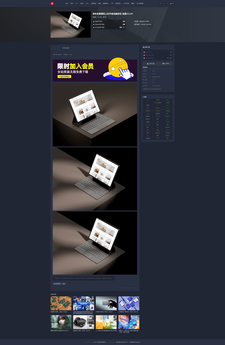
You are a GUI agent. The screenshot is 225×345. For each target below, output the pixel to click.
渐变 (148, 130)
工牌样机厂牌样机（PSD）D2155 (128, 312)
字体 (158, 121)
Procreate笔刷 (157, 102)
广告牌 (167, 121)
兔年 (167, 113)
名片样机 (167, 116)
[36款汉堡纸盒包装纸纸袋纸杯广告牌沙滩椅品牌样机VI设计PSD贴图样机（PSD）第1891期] (83, 303)
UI (157, 105)
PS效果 (167, 102)
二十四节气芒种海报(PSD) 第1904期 (106, 330)
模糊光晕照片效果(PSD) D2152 (59, 330)
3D (147, 99)
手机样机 (148, 124)
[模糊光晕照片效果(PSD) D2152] (61, 322)
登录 (172, 3)
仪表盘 (147, 113)
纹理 (158, 135)
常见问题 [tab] (66, 48)
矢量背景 (167, 132)
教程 (99, 3)
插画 (167, 124)
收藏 (123, 288)
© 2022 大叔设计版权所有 (100, 342)
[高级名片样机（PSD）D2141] (83, 322)
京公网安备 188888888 (134, 342)
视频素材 (93, 3)
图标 (158, 119)
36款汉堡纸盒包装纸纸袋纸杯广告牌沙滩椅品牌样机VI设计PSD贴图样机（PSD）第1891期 (83, 313)
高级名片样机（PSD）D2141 (81, 330)
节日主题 (126, 3)
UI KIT (167, 105)
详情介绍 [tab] (56, 48)
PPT (112, 3)
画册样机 (157, 132)
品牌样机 (148, 119)
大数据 (147, 121)
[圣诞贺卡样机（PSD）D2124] (61, 303)
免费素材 (141, 3)
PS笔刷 (147, 105)
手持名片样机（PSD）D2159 (104, 312)
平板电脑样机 (57, 283)
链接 (135, 288)
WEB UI (157, 108)
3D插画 (157, 99)
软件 (167, 138)
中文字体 (148, 110)
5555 (165, 63)
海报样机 (167, 127)
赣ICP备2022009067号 (122, 342)
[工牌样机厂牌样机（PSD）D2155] (128, 303)
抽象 (158, 124)
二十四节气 (157, 110)
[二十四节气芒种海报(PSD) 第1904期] (106, 322)
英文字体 (157, 138)
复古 (167, 119)
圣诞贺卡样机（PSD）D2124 (59, 312)
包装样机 (148, 116)
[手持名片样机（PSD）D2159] (106, 303)
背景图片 (167, 135)
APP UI (167, 99)
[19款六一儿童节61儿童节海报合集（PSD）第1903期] (128, 322)
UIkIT (147, 108)
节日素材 (148, 138)
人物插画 (167, 110)
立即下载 (151, 63)
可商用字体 (157, 116)
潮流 (158, 130)
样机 (64, 283)
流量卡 (133, 3)
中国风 (167, 108)
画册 (148, 132)
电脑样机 (167, 130)
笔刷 (148, 135)
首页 (67, 3)
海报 (129, 288)
